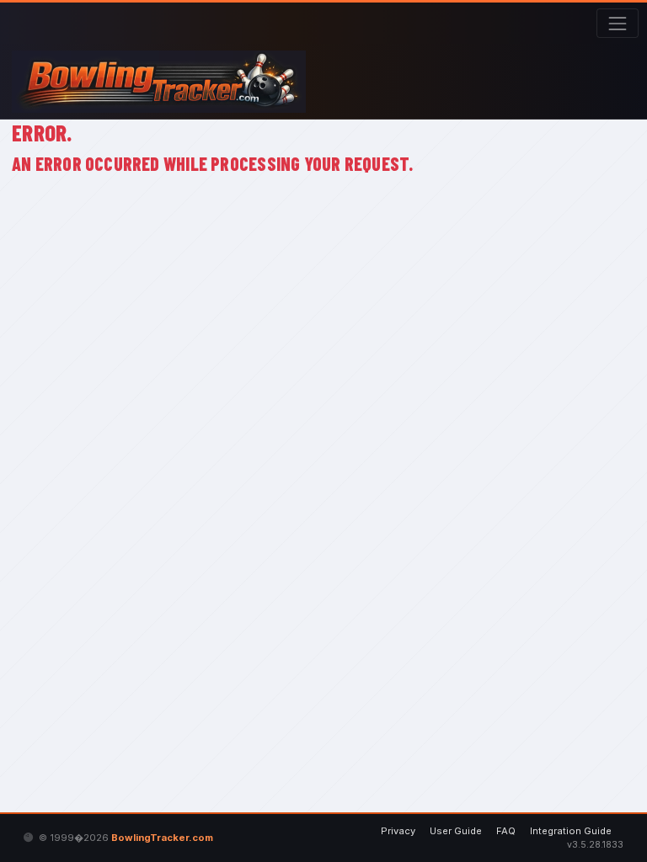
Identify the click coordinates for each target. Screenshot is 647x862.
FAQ (506, 831)
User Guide (456, 831)
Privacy (398, 831)
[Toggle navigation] (617, 23)
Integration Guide (571, 831)
